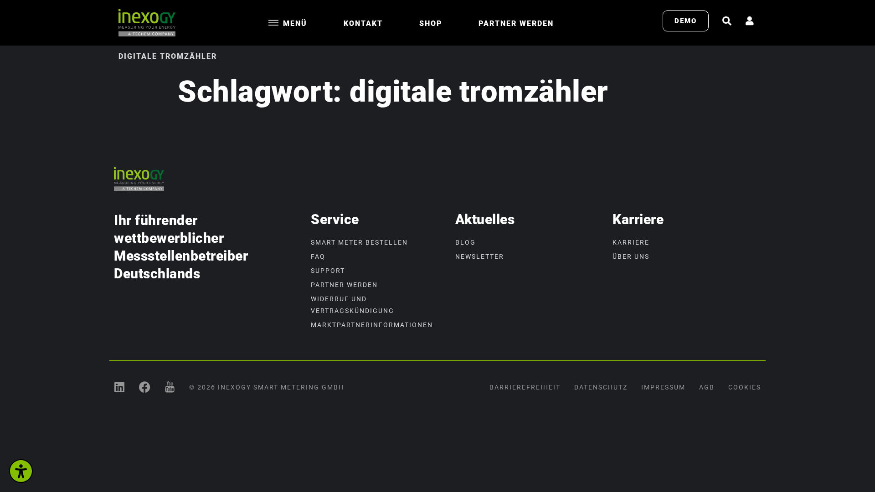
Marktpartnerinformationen (372, 324)
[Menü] (273, 23)
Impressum (663, 387)
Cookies (744, 387)
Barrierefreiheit (525, 387)
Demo (685, 21)
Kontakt (363, 23)
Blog (465, 242)
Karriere (630, 242)
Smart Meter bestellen (359, 242)
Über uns (630, 256)
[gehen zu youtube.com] (169, 387)
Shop (430, 23)
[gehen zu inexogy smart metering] (119, 387)
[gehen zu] (726, 21)
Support (328, 270)
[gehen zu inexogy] (144, 387)
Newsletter (479, 256)
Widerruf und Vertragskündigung (352, 304)
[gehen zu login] (749, 21)
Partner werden (516, 23)
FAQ (318, 256)
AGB (707, 387)
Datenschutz (601, 387)
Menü (295, 23)
